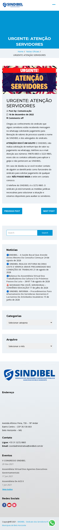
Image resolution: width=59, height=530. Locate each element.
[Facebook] (4, 505)
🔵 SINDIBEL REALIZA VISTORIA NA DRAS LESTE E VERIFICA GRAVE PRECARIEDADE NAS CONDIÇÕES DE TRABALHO (28, 267)
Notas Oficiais (32, 51)
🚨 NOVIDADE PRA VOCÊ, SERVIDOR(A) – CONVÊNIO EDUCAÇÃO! (26, 286)
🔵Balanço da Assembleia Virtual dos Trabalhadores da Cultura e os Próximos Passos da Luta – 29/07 (27, 278)
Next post (49, 211)
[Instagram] (14, 505)
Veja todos (7, 489)
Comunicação (25, 111)
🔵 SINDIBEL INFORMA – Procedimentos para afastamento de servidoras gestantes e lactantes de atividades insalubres (29, 294)
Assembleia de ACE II (13, 481)
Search (45, 232)
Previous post (12, 211)
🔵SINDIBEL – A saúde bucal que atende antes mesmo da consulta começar (26, 256)
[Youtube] (9, 505)
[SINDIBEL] (13, 5)
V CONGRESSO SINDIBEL (14, 460)
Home (20, 51)
